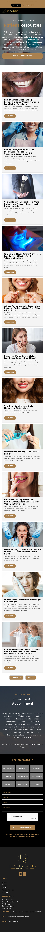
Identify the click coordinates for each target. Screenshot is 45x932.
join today (16, 5)
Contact (5, 892)
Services (5, 887)
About (4, 885)
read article (10, 116)
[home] (10, 11)
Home (4, 882)
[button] (42, 11)
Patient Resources (8, 890)
